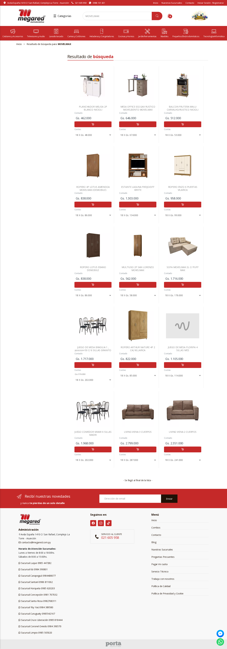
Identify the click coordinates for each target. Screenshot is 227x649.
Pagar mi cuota (159, 564)
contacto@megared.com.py (36, 542)
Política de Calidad (160, 586)
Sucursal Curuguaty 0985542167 (37, 613)
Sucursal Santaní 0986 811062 (36, 582)
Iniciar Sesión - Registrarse (211, 2)
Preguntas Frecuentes (162, 556)
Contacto (189, 2)
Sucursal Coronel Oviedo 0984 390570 (40, 626)
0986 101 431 (99, 2)
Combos (155, 527)
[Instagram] (101, 523)
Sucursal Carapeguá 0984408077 (38, 575)
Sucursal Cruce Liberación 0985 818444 (41, 620)
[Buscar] (157, 16)
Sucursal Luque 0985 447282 (35, 563)
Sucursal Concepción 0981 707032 (38, 594)
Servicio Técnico (160, 571)
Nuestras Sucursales (172, 2)
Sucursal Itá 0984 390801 (34, 569)
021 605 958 (80, 2)
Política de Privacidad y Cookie (167, 593)
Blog (153, 542)
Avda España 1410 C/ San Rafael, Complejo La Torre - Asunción (38, 2)
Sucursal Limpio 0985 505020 (36, 632)
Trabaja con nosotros (162, 578)
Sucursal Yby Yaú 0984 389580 (36, 607)
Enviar (169, 498)
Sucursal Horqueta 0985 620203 (37, 588)
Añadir (93, 124)
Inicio (155, 2)
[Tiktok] (109, 523)
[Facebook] (93, 523)
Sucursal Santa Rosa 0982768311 (38, 601)
